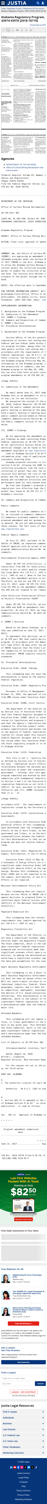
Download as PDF (38, 25)
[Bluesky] (28, 1467)
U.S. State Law (10, 1441)
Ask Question (23, 1362)
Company (23, 1482)
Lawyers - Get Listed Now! (24, 1392)
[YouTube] (14, 1467)
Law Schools (9, 1429)
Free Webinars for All (12, 1269)
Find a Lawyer (8, 1372)
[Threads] (25, 1467)
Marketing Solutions (13, 1452)
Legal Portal (23, 1478)
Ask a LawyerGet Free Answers (10, 1349)
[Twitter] (32, 1467)
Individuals (8, 1417)
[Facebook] (18, 1467)
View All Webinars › (23, 1323)
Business (7, 1423)
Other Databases (11, 1447)
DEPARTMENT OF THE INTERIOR (21, 164)
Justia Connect (23, 1473)
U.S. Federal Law (11, 1435)
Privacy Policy (23, 1495)
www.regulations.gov (12, 529)
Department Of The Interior (33, 9)
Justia (3, 9)
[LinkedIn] (11, 1467)
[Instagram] (21, 1467)
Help (23, 1486)
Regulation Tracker (14, 9)
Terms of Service (23, 1491)
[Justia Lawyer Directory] (35, 1467)
